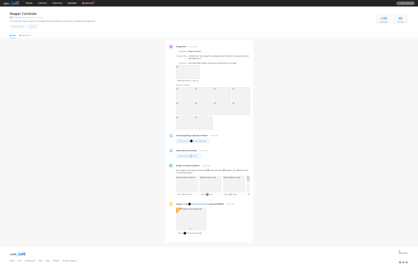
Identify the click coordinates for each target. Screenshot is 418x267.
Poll (19, 260)
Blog (48, 260)
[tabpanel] (209, 141)
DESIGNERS (72, 3)
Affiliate (56, 260)
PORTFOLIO (57, 3)
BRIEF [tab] (14, 35)
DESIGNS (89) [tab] (26, 35)
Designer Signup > (70, 260)
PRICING (29, 3)
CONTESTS (42, 3)
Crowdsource (29, 260)
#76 (183, 204)
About (12, 260)
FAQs (40, 260)
